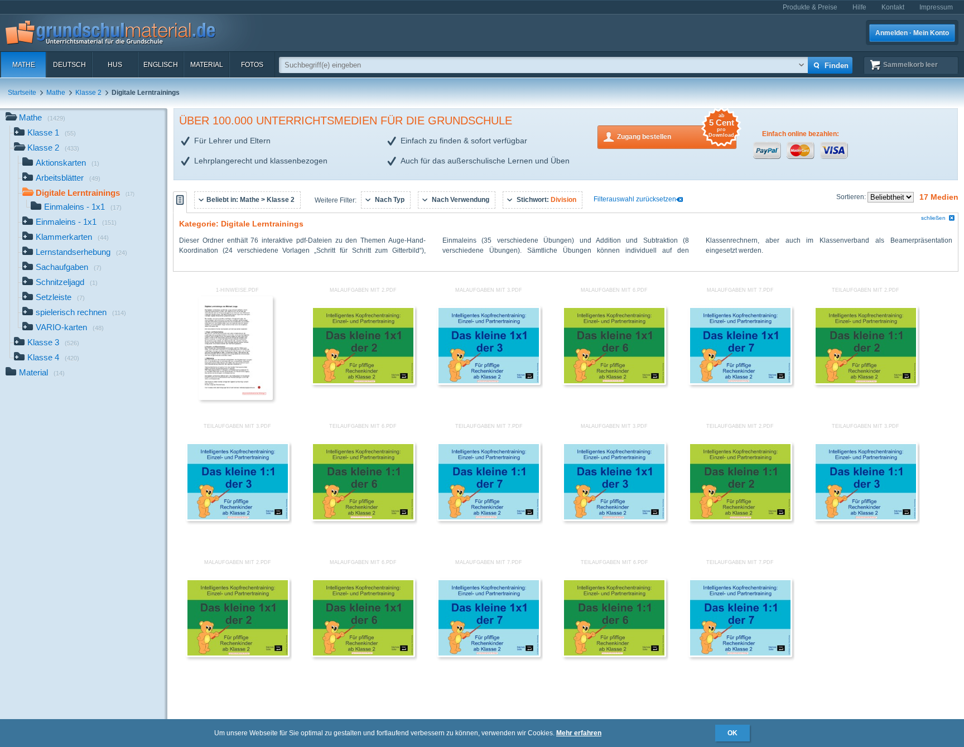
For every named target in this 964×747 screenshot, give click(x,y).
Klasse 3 (53, 342)
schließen (933, 218)
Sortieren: (851, 197)
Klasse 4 (53, 357)
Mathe (23, 65)
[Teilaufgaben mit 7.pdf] (489, 519)
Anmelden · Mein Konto (912, 33)
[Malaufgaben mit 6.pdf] (614, 383)
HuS (115, 65)
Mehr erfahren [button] (578, 733)
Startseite (22, 93)
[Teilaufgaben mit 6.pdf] (363, 519)
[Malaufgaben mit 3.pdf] (489, 383)
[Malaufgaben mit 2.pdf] (363, 383)
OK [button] (732, 733)
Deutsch (69, 65)
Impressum (936, 7)
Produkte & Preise (810, 7)
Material (206, 65)
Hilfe (859, 7)
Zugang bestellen (675, 133)
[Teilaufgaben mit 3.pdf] (238, 519)
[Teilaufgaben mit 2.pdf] (866, 383)
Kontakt (892, 7)
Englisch (160, 65)
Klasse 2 (88, 93)
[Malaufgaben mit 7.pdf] (740, 383)
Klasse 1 (51, 132)
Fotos (252, 65)
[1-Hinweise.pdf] (236, 398)
